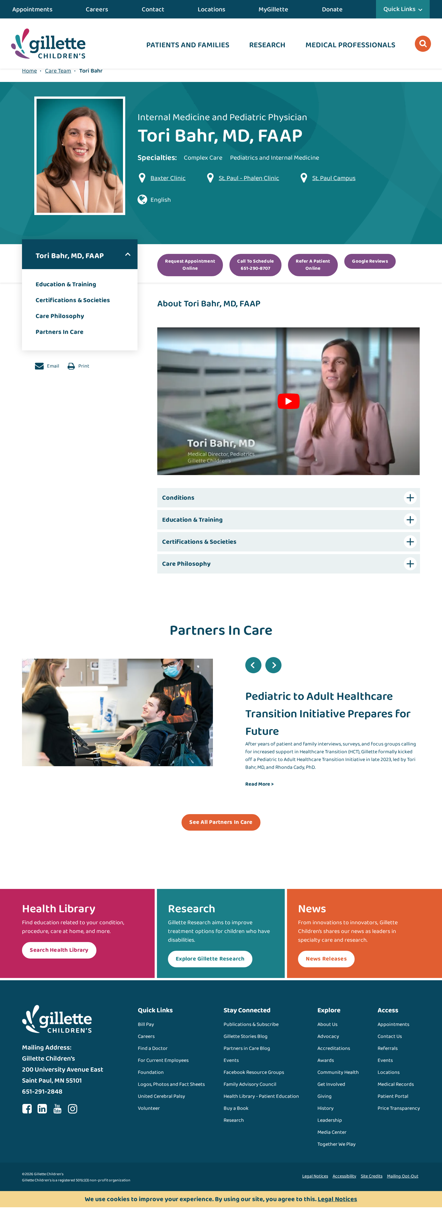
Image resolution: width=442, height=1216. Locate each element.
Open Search (423, 44)
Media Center (332, 1132)
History (325, 1108)
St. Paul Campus (334, 178)
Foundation (151, 1072)
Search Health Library (59, 950)
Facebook (27, 1109)
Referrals (388, 1048)
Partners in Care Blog (247, 1048)
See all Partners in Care (220, 822)
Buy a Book (236, 1108)
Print (83, 366)
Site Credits (371, 1176)
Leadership (329, 1120)
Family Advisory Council (250, 1084)
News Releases (326, 958)
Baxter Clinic (168, 178)
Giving (324, 1096)
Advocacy (328, 1036)
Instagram (72, 1109)
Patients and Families (187, 45)
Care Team (58, 70)
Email (52, 366)
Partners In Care (59, 332)
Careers (97, 9)
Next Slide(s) (273, 665)
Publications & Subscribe (251, 1024)
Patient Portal (393, 1096)
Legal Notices (315, 1176)
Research (267, 45)
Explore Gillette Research (210, 958)
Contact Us (390, 1036)
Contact (153, 9)
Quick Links (399, 9)
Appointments (32, 9)
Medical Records (396, 1084)
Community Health (338, 1072)
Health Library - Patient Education (261, 1096)
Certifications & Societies (73, 300)
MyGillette (273, 9)
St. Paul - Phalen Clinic (249, 178)
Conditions (178, 498)
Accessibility (344, 1176)
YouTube (57, 1109)
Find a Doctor (153, 1048)
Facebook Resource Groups (254, 1072)
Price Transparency (399, 1108)
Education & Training (66, 284)
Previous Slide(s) (253, 665)
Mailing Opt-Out (402, 1176)
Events (231, 1060)
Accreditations (333, 1048)
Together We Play (336, 1144)
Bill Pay (146, 1024)
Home (29, 70)
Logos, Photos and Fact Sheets (171, 1084)
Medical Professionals (350, 45)
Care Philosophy (60, 316)
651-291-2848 (42, 1091)
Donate (332, 9)
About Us (327, 1024)
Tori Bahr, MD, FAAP (70, 256)
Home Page (48, 43)
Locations (211, 9)
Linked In (42, 1109)
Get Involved (331, 1084)
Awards (325, 1060)
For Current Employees (163, 1060)
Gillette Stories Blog (246, 1036)
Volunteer (149, 1108)
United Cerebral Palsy (161, 1096)
